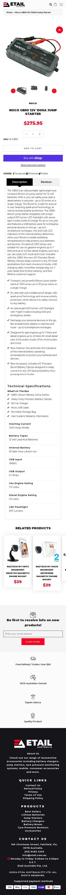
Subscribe (33, 642)
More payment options (33, 165)
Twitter (44, 173)
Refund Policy (33, 788)
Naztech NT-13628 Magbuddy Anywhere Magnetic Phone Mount (47, 573)
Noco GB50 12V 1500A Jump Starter (33, 12)
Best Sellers (33, 811)
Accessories (33, 830)
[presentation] (13, 91)
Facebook (20, 173)
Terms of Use (33, 795)
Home (9, 12)
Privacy (33, 791)
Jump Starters (33, 818)
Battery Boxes (33, 824)
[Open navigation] (61, 4)
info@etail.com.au (34, 855)
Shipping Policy (33, 798)
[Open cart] (55, 4)
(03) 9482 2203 (34, 851)
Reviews (46, 182)
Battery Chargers (33, 821)
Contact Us (33, 785)
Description (19, 182)
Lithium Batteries (33, 814)
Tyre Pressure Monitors (33, 827)
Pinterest (33, 173)
